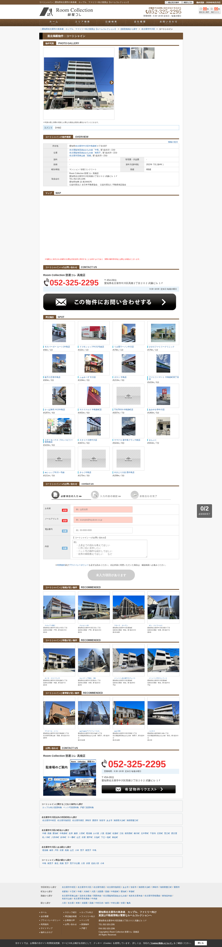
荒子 (82, 850)
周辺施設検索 (71, 916)
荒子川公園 (75, 863)
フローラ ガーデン (121, 625)
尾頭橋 (89, 833)
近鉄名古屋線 (85, 896)
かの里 (96, 833)
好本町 (63, 837)
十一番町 (71, 837)
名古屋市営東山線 (77, 155)
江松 (122, 833)
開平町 (90, 837)
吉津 (71, 833)
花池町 (108, 833)
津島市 (88, 820)
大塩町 (97, 837)
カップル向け (87, 912)
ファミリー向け (88, 916)
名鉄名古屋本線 (135, 896)
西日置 (174, 833)
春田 (51, 850)
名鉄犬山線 (67, 898)
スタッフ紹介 (71, 912)
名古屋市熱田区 (64, 820)
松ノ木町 (46, 837)
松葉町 (115, 833)
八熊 (102, 833)
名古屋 (71, 903)
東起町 (115, 837)
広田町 (160, 833)
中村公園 (115, 903)
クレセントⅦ (83, 625)
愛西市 (95, 820)
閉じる (201, 943)
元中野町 (145, 833)
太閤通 (100, 891)
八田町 (82, 833)
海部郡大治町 (119, 820)
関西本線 (97, 896)
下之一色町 (106, 837)
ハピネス (152, 731)
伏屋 (84, 837)
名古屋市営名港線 (81, 898)
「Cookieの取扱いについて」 (161, 943)
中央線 (94, 898)
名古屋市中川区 (82, 146)
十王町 (73, 891)
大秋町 (86, 891)
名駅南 (65, 891)
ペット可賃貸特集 (71, 807)
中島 (97, 150)
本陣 (78, 903)
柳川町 (137, 833)
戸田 (56, 850)
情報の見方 (173, 142)
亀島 (129, 903)
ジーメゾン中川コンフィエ (158, 678)
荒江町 (167, 833)
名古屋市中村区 (49, 820)
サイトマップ (47, 928)
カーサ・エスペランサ (52, 678)
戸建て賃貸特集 (87, 807)
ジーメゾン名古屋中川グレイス (124, 678)
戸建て (84, 928)
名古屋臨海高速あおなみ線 (81, 150)
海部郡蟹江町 (132, 820)
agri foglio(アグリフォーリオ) (89, 731)
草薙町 (132, 891)
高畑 (89, 155)
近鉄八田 (95, 863)
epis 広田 (117, 731)
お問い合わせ (71, 924)
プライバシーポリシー (79, 565)
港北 (56, 863)
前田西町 (129, 833)
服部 (76, 833)
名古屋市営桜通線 (152, 896)
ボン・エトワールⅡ (155, 625)
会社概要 (45, 916)
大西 (93, 891)
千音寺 (153, 833)
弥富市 (102, 820)
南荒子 (98, 153)
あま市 (109, 820)
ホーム (44, 912)
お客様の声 (70, 920)
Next (112, 82)
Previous (46, 82)
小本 (77, 850)
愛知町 (55, 833)
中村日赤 (99, 903)
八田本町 (55, 837)
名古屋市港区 (78, 820)
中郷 (44, 833)
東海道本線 (167, 896)
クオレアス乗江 (50, 625)
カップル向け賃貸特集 (52, 807)
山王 (78, 837)
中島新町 (93, 146)
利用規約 (61, 565)
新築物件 (85, 924)
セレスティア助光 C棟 (87, 678)
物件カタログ (47, 932)
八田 (83, 863)
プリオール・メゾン (51, 731)
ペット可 (85, 920)
